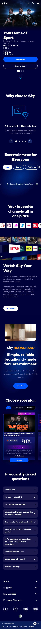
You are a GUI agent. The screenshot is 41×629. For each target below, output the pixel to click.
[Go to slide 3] (23, 71)
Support (7, 588)
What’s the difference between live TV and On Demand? (19, 513)
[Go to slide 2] (21, 71)
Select (19, 460)
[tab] (8, 407)
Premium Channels (12, 600)
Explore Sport (20, 66)
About (6, 581)
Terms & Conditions (8, 623)
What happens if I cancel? (15, 559)
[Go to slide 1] (18, 71)
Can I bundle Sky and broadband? (18, 522)
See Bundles (20, 59)
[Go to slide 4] (25, 141)
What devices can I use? (14, 551)
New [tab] (7, 167)
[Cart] (33, 3)
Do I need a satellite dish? (15, 505)
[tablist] (20, 167)
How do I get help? (12, 567)
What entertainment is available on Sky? (18, 531)
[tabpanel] (20, 184)
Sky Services (9, 594)
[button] (19, 456)
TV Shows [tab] (32, 167)
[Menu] (37, 3)
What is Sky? (10, 489)
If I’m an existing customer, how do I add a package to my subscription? (18, 541)
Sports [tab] (18, 167)
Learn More (10, 308)
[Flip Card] (10, 185)
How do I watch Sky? (13, 497)
